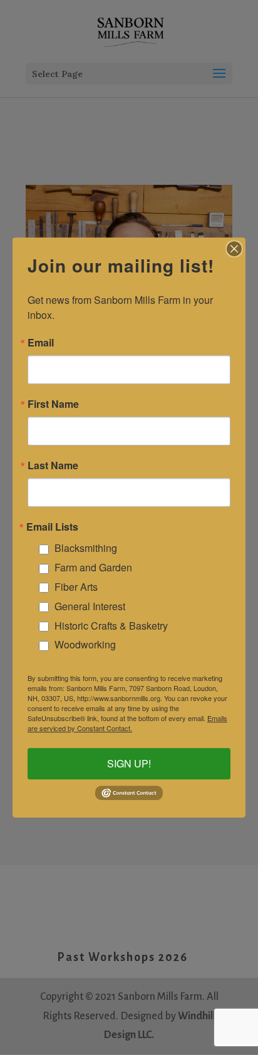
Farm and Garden (93, 567)
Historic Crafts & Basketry (111, 625)
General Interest (89, 606)
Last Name (53, 465)
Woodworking (85, 645)
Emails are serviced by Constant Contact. (127, 723)
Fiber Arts (76, 586)
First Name (53, 404)
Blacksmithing (85, 548)
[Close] (234, 248)
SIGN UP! (129, 763)
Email (41, 343)
